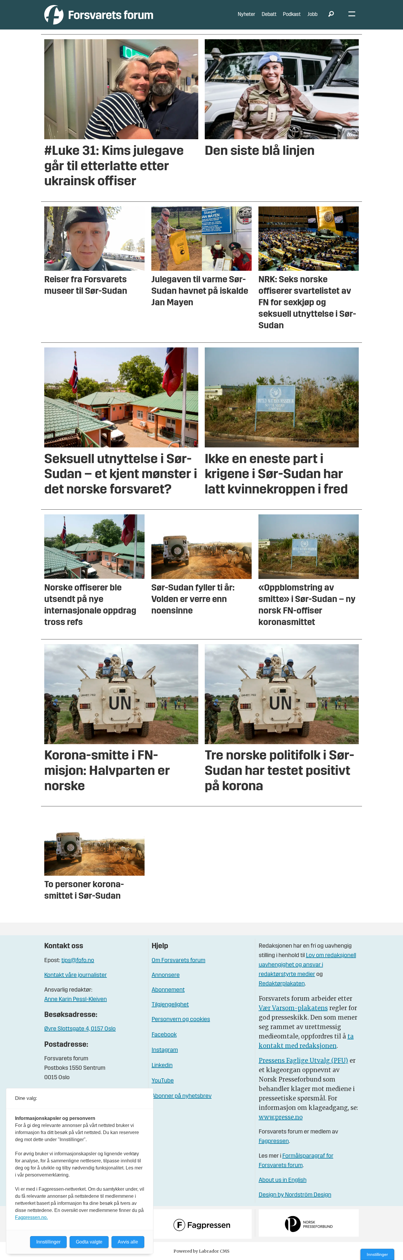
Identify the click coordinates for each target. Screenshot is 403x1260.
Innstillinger (377, 1254)
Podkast (292, 14)
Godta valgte (89, 1241)
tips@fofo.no (77, 961)
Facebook (164, 1035)
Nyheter (246, 14)
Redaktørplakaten (282, 984)
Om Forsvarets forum (178, 961)
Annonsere (166, 975)
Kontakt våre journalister (75, 975)
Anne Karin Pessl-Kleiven (75, 1000)
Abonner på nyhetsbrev (182, 1096)
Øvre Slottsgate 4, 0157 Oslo (80, 1029)
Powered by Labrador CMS (201, 1251)
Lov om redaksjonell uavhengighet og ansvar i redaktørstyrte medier (307, 965)
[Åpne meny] (352, 14)
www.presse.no (281, 1117)
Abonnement (168, 990)
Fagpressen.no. (31, 1217)
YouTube (163, 1081)
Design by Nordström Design (295, 1195)
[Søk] (331, 14)
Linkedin (162, 1066)
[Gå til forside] (98, 14)
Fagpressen (274, 1141)
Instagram (165, 1050)
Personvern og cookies (181, 1020)
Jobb (312, 14)
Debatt (269, 14)
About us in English (283, 1180)
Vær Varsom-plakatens (293, 1008)
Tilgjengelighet (170, 1005)
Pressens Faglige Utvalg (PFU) (303, 1060)
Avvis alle (128, 1241)
